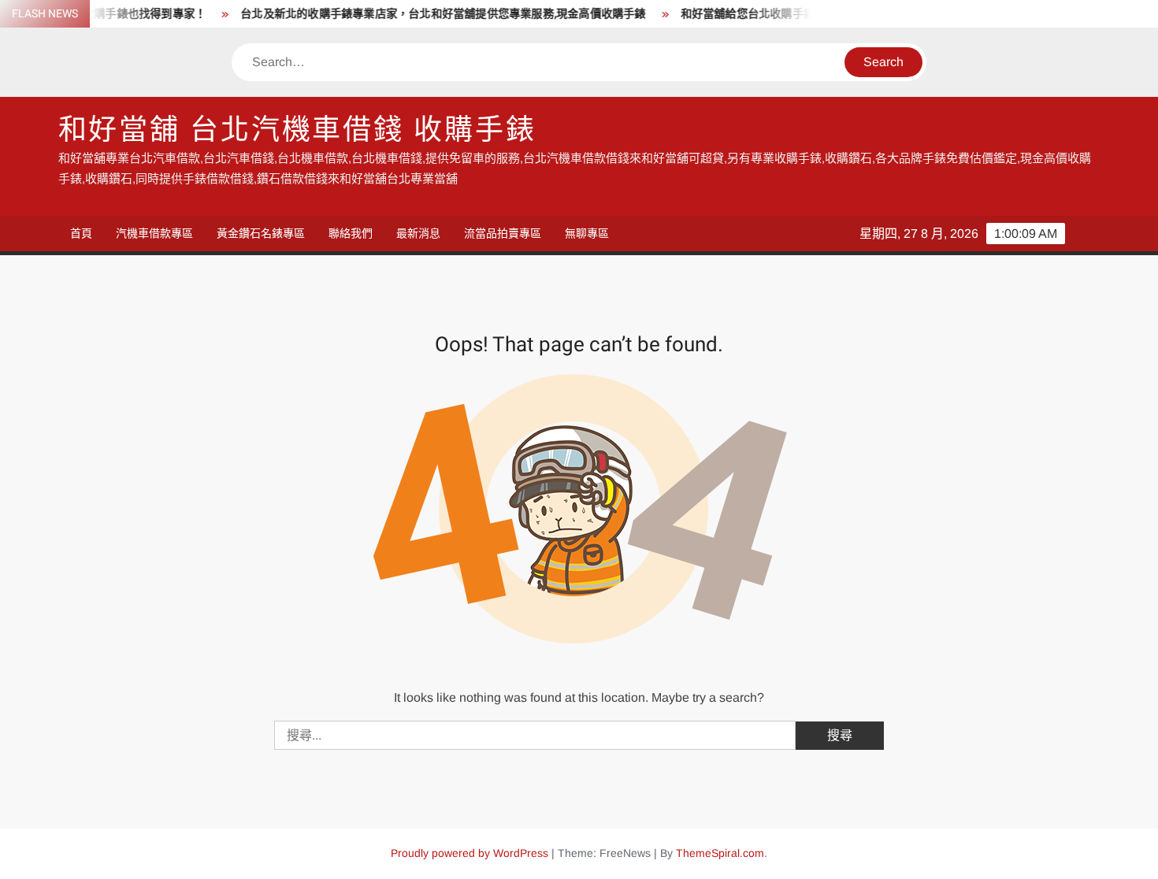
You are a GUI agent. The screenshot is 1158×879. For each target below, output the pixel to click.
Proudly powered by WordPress (469, 853)
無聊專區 (587, 233)
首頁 (81, 233)
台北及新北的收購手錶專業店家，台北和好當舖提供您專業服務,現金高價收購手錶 (430, 14)
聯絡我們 (350, 233)
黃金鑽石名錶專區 (261, 233)
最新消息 (418, 233)
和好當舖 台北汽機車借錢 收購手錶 (297, 130)
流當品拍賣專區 (502, 233)
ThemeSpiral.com (720, 853)
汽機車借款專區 (154, 233)
